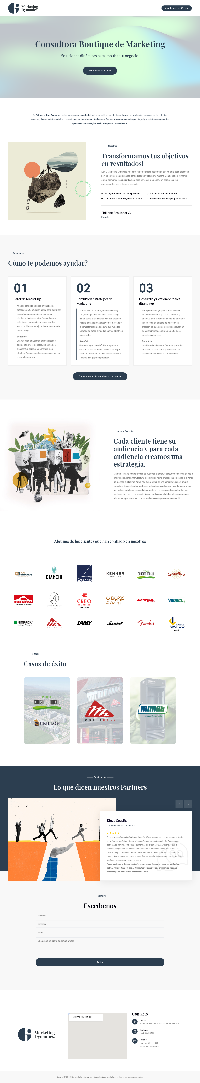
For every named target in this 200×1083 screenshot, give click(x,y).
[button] (179, 804)
